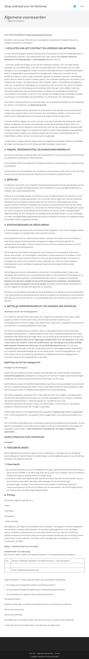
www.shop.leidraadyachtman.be (39, 35)
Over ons (32, 653)
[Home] (5, 21)
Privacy (57, 653)
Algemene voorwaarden (16, 21)
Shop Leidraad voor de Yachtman (25, 6)
